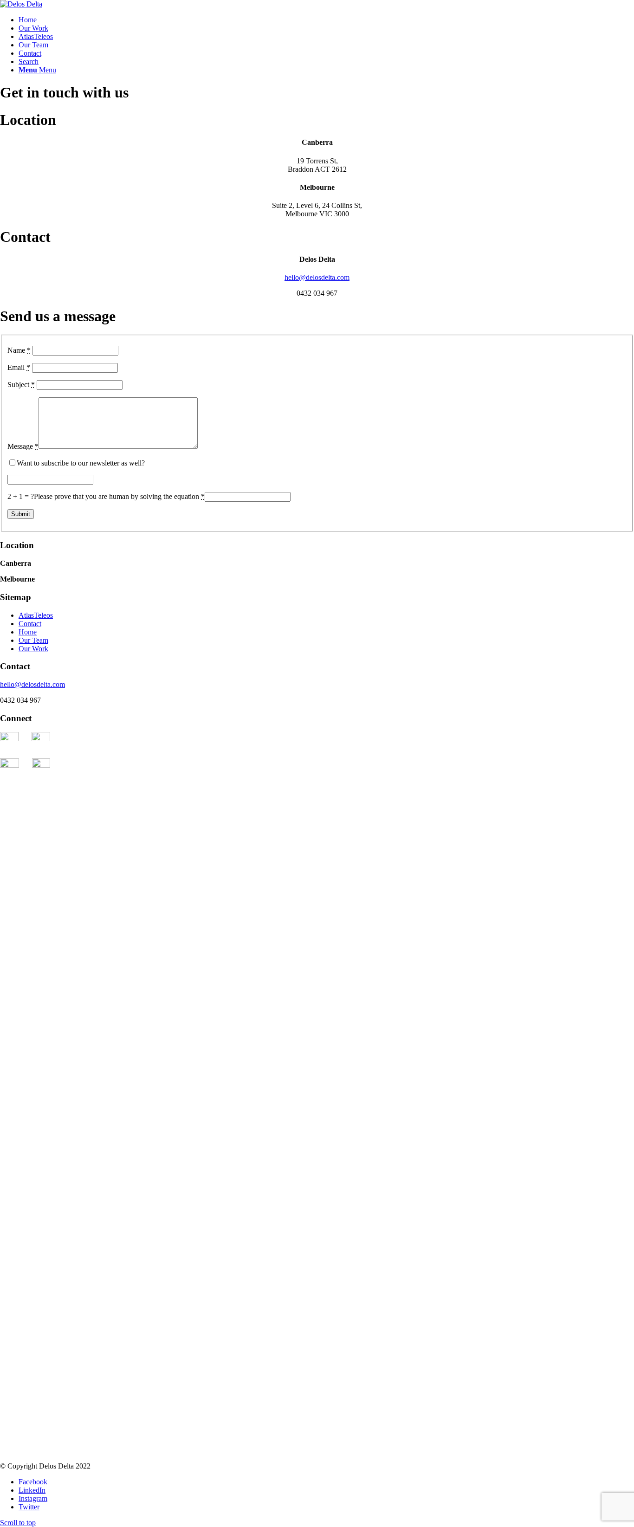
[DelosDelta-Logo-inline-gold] (21, 4)
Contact (30, 624)
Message (23, 446)
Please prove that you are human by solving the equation (119, 496)
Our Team (33, 640)
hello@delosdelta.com (317, 277)
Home (28, 632)
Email (18, 367)
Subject (21, 384)
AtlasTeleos (36, 615)
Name (19, 350)
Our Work (33, 649)
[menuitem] (326, 20)
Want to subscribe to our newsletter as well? (81, 463)
